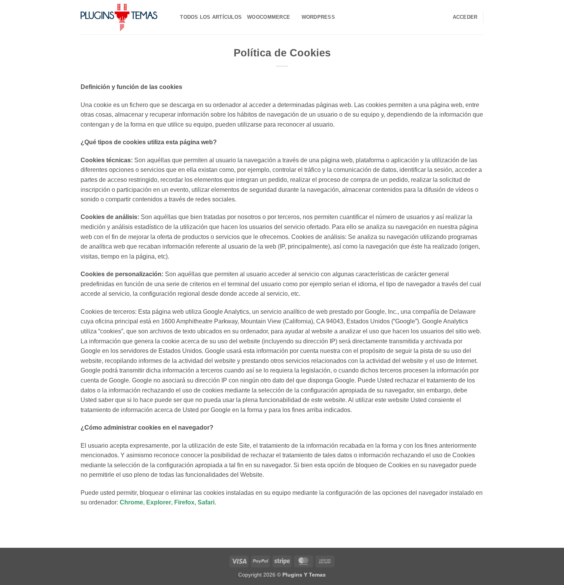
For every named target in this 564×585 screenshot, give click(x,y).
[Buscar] (172, 17)
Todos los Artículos (211, 17)
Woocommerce (268, 17)
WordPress (318, 17)
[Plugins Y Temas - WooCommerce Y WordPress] (119, 17)
